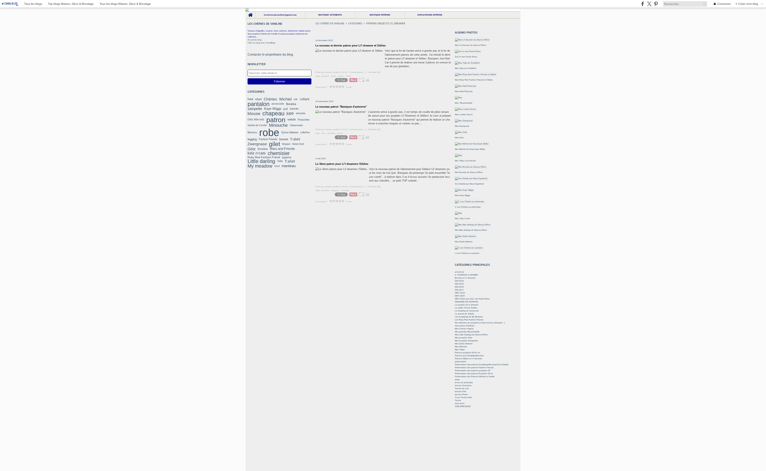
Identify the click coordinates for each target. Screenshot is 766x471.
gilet (274, 144)
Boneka (291, 103)
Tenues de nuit (462, 388)
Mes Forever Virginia (464, 329)
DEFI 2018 (460, 293)
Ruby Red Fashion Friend (264, 157)
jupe (290, 113)
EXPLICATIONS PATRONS (430, 15)
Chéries (270, 99)
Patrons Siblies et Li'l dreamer (468, 358)
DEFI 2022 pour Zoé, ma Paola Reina (472, 299)
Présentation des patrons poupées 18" (473, 370)
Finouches (304, 119)
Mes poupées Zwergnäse (466, 341)
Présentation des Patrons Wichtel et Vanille (475, 376)
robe (269, 132)
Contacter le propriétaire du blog (270, 54)
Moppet (286, 144)
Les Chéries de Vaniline (329, 23)
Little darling (261, 161)
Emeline (263, 148)
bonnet (283, 139)
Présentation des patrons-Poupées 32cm (474, 373)
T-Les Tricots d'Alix (463, 397)
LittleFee (305, 132)
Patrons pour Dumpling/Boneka (469, 355)
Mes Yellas (460, 349)
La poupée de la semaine (467, 305)
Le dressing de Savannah (467, 311)
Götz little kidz (256, 119)
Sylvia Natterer (289, 132)
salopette (255, 109)
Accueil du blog (255, 40)
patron (275, 119)
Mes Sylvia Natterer (464, 343)
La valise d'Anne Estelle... (467, 308)
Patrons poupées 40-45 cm (467, 352)
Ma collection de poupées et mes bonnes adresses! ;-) (480, 323)
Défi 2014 (459, 281)
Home (250, 13)
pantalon (258, 104)
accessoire (277, 104)
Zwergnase (257, 144)
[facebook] (642, 4)
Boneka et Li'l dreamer (465, 278)
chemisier (279, 153)
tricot (277, 166)
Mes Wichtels (461, 346)
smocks (300, 113)
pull (285, 108)
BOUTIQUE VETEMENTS (330, 15)
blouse (254, 113)
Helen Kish (298, 144)
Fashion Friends (268, 139)
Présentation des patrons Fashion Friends (474, 367)
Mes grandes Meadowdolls (467, 332)
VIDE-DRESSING (463, 406)
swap (457, 379)
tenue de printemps (464, 382)
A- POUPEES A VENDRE (466, 275)
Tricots (458, 400)
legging (252, 139)
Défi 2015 (459, 284)
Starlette (294, 109)
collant (304, 99)
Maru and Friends (282, 148)
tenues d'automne (463, 385)
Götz (252, 149)
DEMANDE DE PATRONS (466, 302)
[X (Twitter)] (649, 4)
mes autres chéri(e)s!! (465, 326)
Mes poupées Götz (463, 338)
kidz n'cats (257, 153)
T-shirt (295, 139)
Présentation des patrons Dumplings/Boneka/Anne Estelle (481, 364)
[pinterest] (655, 4)
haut (250, 99)
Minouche (278, 125)
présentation (460, 361)
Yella (280, 161)
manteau (289, 166)
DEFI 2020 (460, 296)
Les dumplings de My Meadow (469, 317)
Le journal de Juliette (464, 314)
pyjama (286, 157)
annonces (459, 272)
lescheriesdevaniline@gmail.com (280, 15)
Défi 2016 (459, 287)
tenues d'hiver (461, 394)
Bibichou (252, 132)
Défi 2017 (459, 290)
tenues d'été (460, 391)
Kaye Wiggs (272, 108)
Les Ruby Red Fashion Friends (469, 320)
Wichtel (285, 99)
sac (296, 99)
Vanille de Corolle (257, 125)
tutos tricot (459, 403)
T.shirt (290, 161)
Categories (355, 23)
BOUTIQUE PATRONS (380, 15)
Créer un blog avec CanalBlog (261, 43)
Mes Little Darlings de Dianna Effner (471, 335)
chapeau (273, 113)
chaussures (296, 125)
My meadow (260, 166)
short (258, 99)
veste (291, 119)
